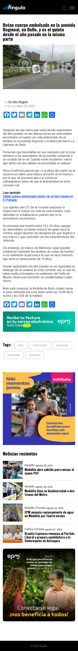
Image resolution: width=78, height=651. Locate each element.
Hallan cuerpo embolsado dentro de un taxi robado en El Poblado (38, 198)
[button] (72, 9)
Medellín (30, 465)
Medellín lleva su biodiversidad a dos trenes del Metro (49, 492)
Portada (40, 508)
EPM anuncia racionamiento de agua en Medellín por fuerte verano (49, 514)
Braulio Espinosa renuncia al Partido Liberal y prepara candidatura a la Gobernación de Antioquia (49, 537)
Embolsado (40, 345)
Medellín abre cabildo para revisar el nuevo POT (49, 471)
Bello (21, 345)
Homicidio (62, 345)
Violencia (34, 355)
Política (29, 529)
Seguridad (14, 355)
